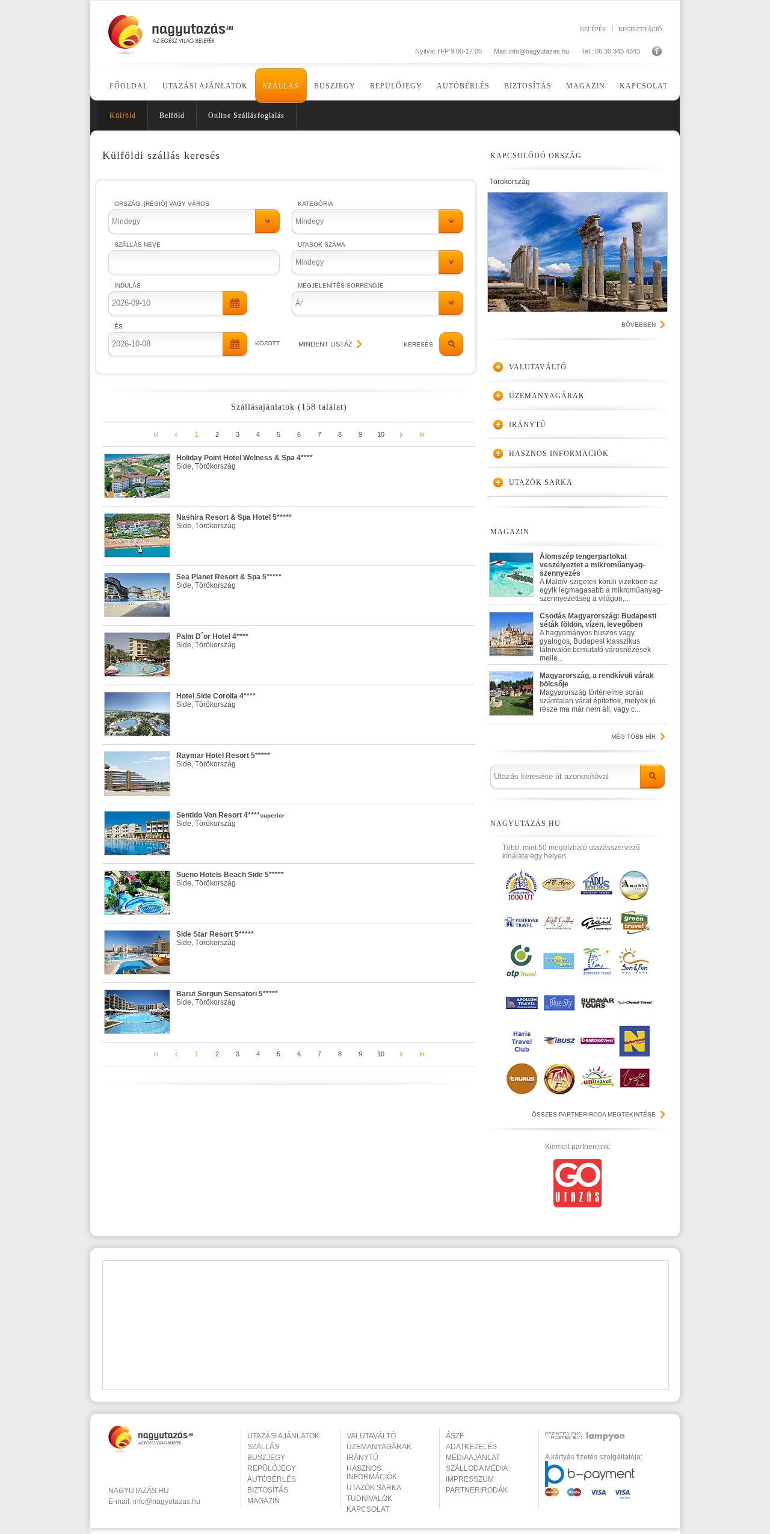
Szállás (281, 86)
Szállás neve (137, 244)
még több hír (633, 736)
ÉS (118, 326)
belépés (593, 29)
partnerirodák (477, 1490)
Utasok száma (321, 244)
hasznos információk (371, 1472)
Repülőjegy (396, 86)
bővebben (638, 324)
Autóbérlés (463, 86)
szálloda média (477, 1468)
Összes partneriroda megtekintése (594, 1114)
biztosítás (267, 1490)
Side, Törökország (244, 462)
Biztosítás (528, 86)
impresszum (470, 1479)
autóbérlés (271, 1479)
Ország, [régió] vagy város (161, 203)
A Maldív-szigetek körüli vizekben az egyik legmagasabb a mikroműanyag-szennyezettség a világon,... (601, 574)
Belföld (172, 115)
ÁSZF (455, 1436)
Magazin (585, 86)
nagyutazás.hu (138, 1490)
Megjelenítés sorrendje (341, 285)
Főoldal (128, 86)
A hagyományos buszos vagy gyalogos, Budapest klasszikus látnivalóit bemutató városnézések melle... (598, 634)
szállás (263, 1447)
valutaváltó (371, 1436)
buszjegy (266, 1457)
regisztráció (640, 29)
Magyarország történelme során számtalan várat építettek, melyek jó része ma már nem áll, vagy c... (598, 692)
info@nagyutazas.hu (539, 51)
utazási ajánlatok (283, 1436)
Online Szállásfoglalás (246, 115)
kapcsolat (367, 1509)
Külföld (122, 115)
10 (380, 434)
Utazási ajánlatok (205, 86)
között (267, 343)
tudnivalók (369, 1498)
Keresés (418, 344)
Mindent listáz (325, 344)
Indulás (127, 285)
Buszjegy (335, 86)
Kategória (315, 203)
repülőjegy (271, 1468)
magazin (263, 1501)
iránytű (362, 1457)
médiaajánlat (473, 1457)
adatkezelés (471, 1447)
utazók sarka (373, 1487)
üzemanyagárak (378, 1447)
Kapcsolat (644, 86)
